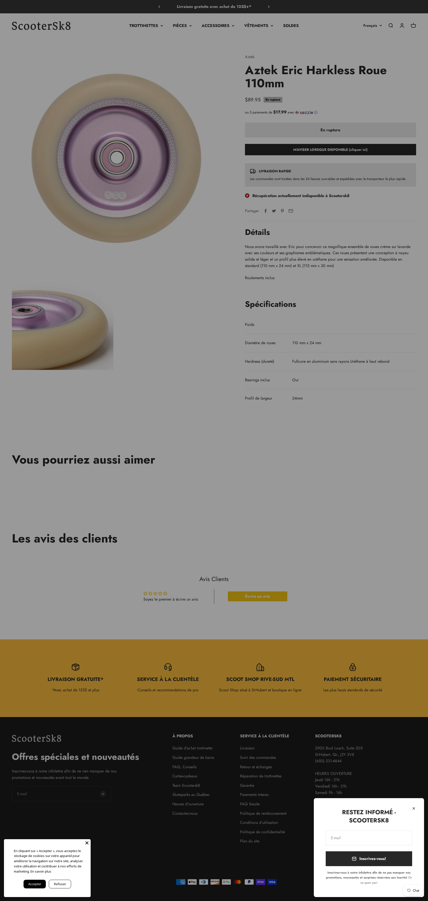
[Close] (86, 842)
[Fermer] (413, 808)
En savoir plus (40, 871)
